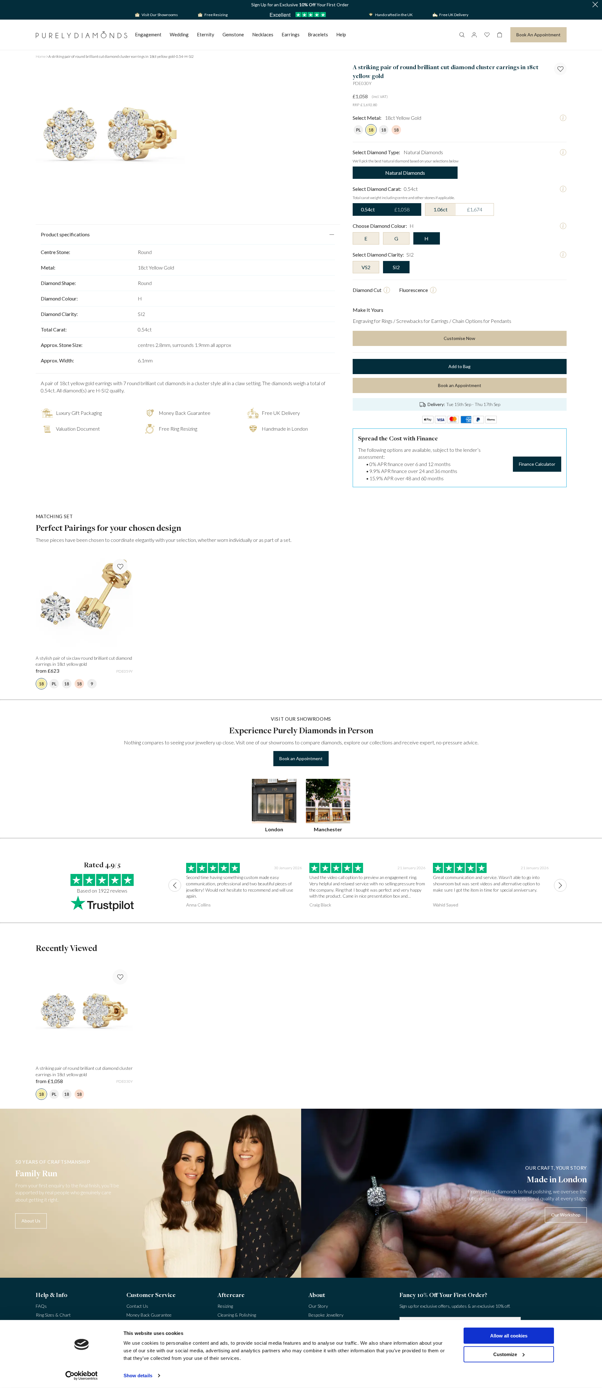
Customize (505, 1354)
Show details (138, 1375)
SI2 (396, 267)
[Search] (462, 35)
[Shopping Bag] (499, 35)
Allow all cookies (508, 1335)
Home (41, 56)
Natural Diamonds (405, 173)
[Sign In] (474, 35)
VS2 (366, 267)
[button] (595, 5)
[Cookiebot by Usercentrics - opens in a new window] (81, 1375)
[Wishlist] (487, 35)
